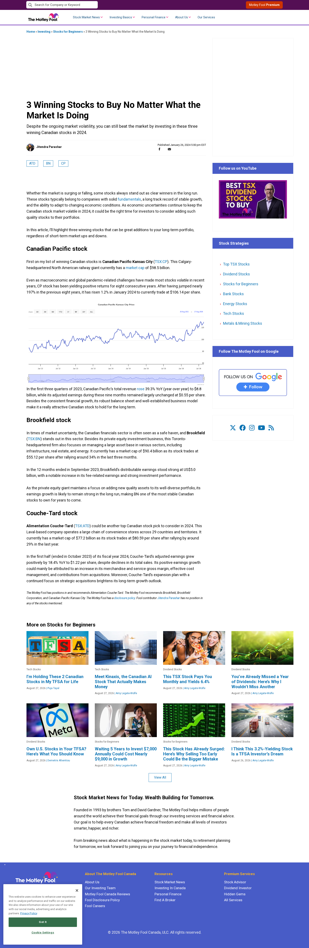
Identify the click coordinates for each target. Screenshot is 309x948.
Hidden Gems (235, 894)
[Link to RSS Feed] (271, 428)
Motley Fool (264, 5)
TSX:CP (161, 261)
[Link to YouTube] (261, 428)
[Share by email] (169, 149)
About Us (181, 17)
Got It (43, 922)
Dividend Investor (238, 888)
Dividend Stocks (236, 274)
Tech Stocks (233, 313)
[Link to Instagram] (251, 428)
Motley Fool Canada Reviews (107, 894)
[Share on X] (164, 149)
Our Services (206, 17)
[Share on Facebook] (159, 149)
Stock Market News (86, 17)
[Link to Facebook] (242, 428)
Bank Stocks (233, 294)
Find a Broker (165, 900)
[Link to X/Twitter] (233, 428)
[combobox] (90, 5)
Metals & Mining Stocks (242, 323)
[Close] (77, 890)
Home (30, 31)
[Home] (4, 865)
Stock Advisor (235, 882)
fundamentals (129, 199)
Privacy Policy (28, 913)
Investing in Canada (170, 888)
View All (160, 777)
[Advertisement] (116, 66)
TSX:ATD (82, 526)
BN (48, 163)
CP (63, 163)
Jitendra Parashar (49, 147)
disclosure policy (124, 598)
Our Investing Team (100, 888)
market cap (135, 267)
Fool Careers (95, 906)
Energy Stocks (235, 304)
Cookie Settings (43, 932)
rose (140, 389)
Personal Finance (153, 17)
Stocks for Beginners (68, 31)
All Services (233, 900)
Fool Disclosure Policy (102, 900)
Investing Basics (121, 17)
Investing (44, 31)
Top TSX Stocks (236, 264)
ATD (32, 163)
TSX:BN (34, 439)
